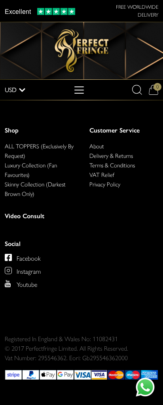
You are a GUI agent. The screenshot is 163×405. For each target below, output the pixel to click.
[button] (137, 90)
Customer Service (114, 130)
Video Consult (24, 216)
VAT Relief (101, 175)
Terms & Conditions (112, 165)
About (96, 146)
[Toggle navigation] (79, 90)
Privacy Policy (104, 184)
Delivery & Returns (111, 155)
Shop (12, 130)
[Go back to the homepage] (81, 50)
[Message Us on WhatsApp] (145, 387)
